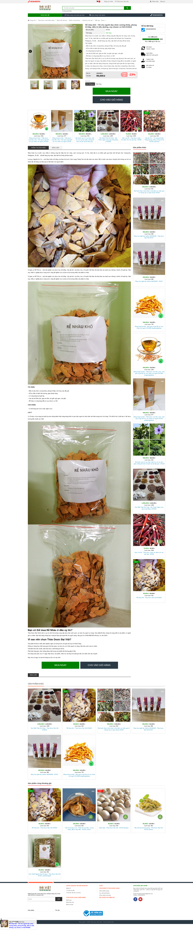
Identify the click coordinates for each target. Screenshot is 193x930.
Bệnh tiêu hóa (70, 902)
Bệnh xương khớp (74, 20)
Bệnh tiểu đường (62, 20)
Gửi (58, 899)
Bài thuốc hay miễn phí (106, 897)
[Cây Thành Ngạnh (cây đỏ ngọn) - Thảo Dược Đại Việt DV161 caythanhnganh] (44, 856)
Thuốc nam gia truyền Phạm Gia (77, 885)
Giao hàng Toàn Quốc (98, 15)
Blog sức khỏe (108, 1)
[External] (96, 913)
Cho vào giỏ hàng (111, 99)
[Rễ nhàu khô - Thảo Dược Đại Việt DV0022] (149, 580)
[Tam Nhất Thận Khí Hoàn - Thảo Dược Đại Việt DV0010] (44, 710)
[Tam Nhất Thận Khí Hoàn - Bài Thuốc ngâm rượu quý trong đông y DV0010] (108, 126)
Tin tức (57, 910)
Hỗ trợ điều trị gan (104, 891)
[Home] (45, 7)
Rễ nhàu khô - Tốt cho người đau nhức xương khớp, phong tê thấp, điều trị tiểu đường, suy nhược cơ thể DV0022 (111, 26)
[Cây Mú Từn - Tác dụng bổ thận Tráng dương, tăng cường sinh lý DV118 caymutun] (154, 126)
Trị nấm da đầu (70, 890)
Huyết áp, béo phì (87, 20)
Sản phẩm (31, 910)
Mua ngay (112, 91)
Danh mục (44, 15)
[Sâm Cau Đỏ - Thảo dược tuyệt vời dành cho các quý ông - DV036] (131, 126)
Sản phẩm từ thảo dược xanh (109, 888)
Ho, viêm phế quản (104, 893)
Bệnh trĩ (68, 888)
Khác (101, 885)
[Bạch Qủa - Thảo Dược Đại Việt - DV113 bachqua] (113, 810)
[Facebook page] (135, 899)
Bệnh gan (69, 900)
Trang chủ (32, 20)
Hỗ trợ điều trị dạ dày (105, 895)
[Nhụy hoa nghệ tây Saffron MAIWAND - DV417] (149, 264)
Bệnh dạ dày (69, 904)
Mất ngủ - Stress (100, 20)
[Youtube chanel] (140, 899)
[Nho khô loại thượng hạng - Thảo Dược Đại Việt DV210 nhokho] (148, 810)
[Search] (127, 8)
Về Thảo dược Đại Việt (121, 1)
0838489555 (35, 2)
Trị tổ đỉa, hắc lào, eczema (73, 892)
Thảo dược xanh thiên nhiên (46, 20)
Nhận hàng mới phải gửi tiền (75, 15)
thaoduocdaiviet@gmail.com (145, 893)
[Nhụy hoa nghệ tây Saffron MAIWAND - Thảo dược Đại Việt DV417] (149, 219)
